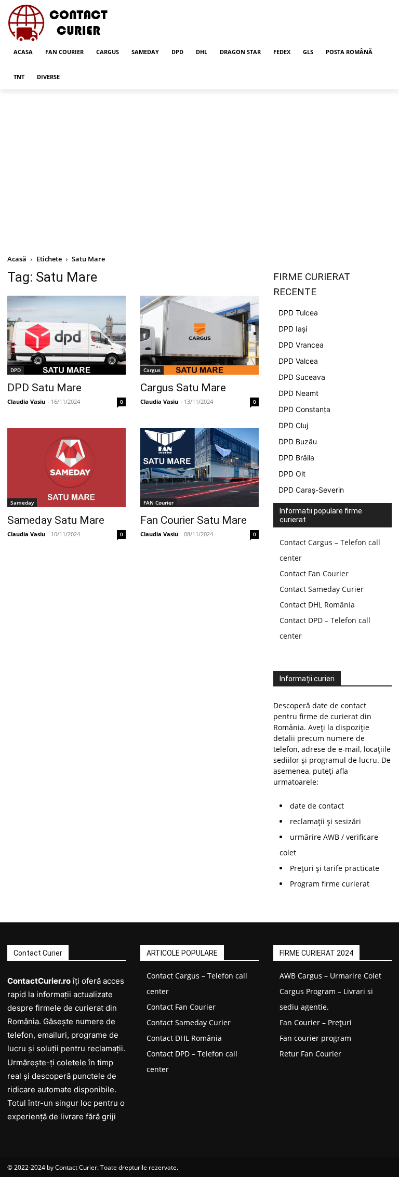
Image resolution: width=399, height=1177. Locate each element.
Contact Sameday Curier (322, 589)
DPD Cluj (293, 425)
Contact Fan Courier (314, 573)
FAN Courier (158, 502)
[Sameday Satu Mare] (66, 467)
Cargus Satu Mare (183, 387)
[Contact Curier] (78, 23)
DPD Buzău (297, 441)
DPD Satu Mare (44, 387)
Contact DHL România (317, 605)
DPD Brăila (296, 457)
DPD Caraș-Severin (311, 489)
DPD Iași (292, 328)
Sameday (22, 502)
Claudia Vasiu (26, 401)
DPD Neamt (298, 393)
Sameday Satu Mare (55, 520)
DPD (15, 370)
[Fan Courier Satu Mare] (199, 467)
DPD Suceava (301, 377)
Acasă (16, 258)
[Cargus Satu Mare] (199, 335)
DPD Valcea (298, 360)
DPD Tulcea (298, 312)
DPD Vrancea (301, 344)
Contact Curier (76, 1167)
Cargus (152, 370)
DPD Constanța (304, 409)
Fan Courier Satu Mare (193, 520)
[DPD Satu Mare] (66, 335)
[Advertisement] (199, 167)
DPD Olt (291, 473)
